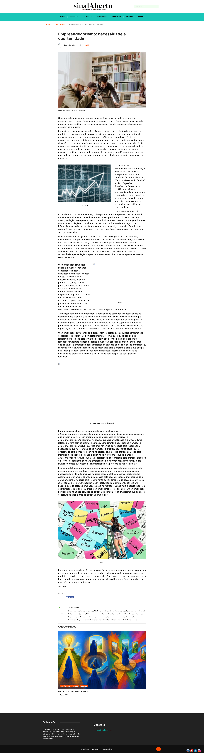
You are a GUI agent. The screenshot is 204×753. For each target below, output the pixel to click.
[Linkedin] (54, 6)
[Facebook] (43, 6)
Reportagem (102, 17)
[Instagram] (51, 6)
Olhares (129, 17)
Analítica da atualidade (69, 686)
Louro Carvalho (70, 45)
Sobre (140, 17)
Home (48, 24)
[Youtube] (47, 6)
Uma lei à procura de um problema (73, 691)
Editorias (87, 17)
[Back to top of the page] (158, 749)
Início (62, 17)
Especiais (74, 17)
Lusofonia (116, 17)
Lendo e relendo (59, 24)
